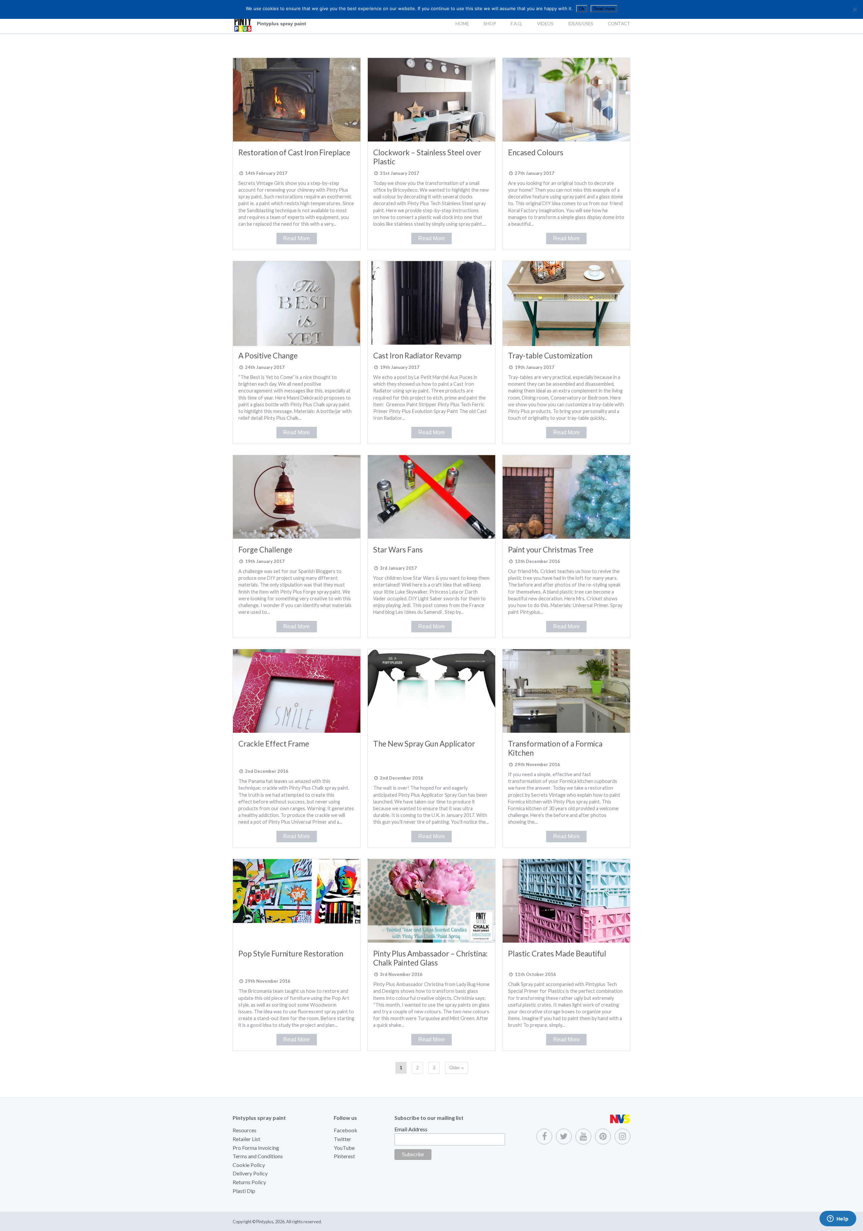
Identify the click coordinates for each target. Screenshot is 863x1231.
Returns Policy (249, 1182)
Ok (582, 8)
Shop (489, 23)
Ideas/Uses (580, 23)
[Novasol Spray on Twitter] (564, 1136)
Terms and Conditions (258, 1156)
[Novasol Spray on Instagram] (622, 1136)
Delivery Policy (250, 1173)
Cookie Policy (249, 1165)
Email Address (410, 1129)
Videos (545, 23)
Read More (296, 238)
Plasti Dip (244, 1191)
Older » (456, 1067)
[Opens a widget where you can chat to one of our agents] (837, 1219)
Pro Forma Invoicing (256, 1147)
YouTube (344, 1147)
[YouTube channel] (583, 1136)
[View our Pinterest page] (603, 1136)
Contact (619, 23)
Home (462, 23)
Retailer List (246, 1139)
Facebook (345, 1130)
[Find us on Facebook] (544, 1136)
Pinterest (344, 1156)
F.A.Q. (517, 23)
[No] (854, 9)
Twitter (342, 1139)
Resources (245, 1130)
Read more (604, 8)
